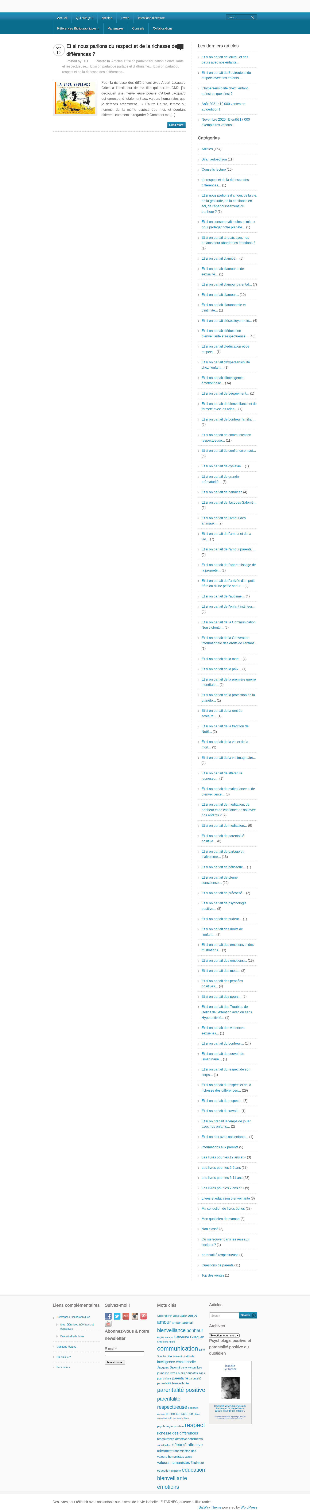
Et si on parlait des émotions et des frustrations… (228, 947)
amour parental (182, 1322)
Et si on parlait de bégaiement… (225, 393)
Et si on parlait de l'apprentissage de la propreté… (229, 567)
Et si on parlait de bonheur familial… (229, 419)
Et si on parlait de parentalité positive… (223, 838)
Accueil (62, 18)
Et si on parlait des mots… (221, 970)
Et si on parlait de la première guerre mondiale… (229, 682)
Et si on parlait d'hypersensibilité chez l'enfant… (226, 364)
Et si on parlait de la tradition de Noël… (225, 728)
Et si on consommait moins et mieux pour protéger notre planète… (228, 224)
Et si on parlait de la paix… (221, 669)
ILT (86, 61)
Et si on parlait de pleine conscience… (220, 880)
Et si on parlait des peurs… (222, 996)
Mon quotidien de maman (221, 1219)
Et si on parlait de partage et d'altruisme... (121, 66)
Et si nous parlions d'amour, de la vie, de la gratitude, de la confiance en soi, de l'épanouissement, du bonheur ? (229, 203)
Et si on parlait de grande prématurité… (220, 479)
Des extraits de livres (72, 1336)
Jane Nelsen (188, 1367)
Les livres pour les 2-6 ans (221, 1167)
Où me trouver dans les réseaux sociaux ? (225, 1242)
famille (167, 1356)
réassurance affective (172, 1439)
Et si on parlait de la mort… (222, 659)
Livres (125, 18)
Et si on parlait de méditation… (224, 825)
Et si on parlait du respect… (222, 1101)
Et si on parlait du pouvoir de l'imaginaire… (223, 1056)
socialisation (164, 1445)
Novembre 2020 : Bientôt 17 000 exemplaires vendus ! (226, 122)
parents (193, 1407)
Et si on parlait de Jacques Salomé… (229, 502)
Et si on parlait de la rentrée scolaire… (222, 713)
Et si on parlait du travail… (221, 1111)
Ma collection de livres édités (223, 1208)
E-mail (111, 1349)
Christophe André (166, 1341)
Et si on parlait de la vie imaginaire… (229, 757)
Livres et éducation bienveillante (226, 1198)
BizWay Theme (210, 1507)
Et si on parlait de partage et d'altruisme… (222, 854)
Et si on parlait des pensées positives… (222, 983)
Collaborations (163, 28)
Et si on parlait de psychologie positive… (224, 905)
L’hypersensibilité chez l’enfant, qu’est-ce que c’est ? (225, 91)
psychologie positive (170, 1426)
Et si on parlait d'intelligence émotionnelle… (223, 380)
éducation (163, 1470)
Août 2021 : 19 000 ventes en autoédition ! (223, 106)
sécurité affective (187, 1445)
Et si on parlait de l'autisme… (223, 596)
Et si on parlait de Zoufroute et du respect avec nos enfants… (226, 75)
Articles (107, 18)
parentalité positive (181, 1390)
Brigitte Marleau (165, 1337)
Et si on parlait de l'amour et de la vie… (226, 536)
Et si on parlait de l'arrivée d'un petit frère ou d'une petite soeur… (228, 583)
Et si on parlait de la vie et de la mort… (225, 744)
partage (161, 1414)
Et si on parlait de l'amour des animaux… (224, 520)
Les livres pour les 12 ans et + (224, 1157)
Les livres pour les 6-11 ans (222, 1178)
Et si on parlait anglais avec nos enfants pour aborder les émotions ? (228, 240)
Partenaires (116, 28)
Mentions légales (66, 1346)
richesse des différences (177, 1433)
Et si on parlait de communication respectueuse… (226, 437)
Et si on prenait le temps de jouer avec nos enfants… (226, 1123)
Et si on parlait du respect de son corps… (226, 1072)
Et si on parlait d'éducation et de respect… (225, 349)
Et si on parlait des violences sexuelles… (223, 1030)
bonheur (194, 1330)
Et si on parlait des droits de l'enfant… (222, 931)
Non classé (210, 1229)
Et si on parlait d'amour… (220, 295)
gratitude (188, 1356)
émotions (168, 1487)
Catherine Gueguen (189, 1337)
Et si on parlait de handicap (222, 492)
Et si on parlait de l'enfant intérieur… (228, 606)
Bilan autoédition (214, 159)
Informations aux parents (220, 1147)
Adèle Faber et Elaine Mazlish (172, 1316)
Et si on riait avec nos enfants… (225, 1137)
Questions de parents (217, 1265)
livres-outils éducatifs (184, 1373)
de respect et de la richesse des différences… (225, 182)
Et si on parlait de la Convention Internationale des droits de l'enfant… (229, 640)
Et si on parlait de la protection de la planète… (228, 697)
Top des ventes (213, 1275)
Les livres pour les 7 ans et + (223, 1188)
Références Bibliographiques (78, 28)
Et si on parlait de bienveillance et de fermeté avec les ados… (229, 406)
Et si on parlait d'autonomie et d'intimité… (224, 307)
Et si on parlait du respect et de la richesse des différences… (226, 1087)
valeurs (189, 1457)
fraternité (177, 1356)
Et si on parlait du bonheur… (223, 1043)
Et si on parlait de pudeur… (222, 919)
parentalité (180, 1378)
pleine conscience (179, 1414)
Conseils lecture (214, 169)
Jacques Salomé (168, 1367)
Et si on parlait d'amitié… (220, 258)
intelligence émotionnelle (176, 1362)
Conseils (138, 28)
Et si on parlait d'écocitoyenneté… (227, 320)
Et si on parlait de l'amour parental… (229, 549)
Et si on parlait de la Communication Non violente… (229, 625)
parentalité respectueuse (220, 1255)
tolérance (164, 1451)
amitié (192, 1315)
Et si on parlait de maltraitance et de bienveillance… (228, 791)
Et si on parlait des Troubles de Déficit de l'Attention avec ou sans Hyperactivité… (227, 1012)
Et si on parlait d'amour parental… (227, 284)
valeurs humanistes (173, 1462)
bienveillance (171, 1330)
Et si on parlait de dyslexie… (223, 466)
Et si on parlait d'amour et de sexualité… (223, 271)
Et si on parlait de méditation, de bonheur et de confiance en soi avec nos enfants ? (229, 810)
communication (177, 1348)
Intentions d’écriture (151, 18)
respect (195, 1424)
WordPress (249, 1507)
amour (164, 1322)
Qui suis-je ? (84, 18)
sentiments (195, 1439)
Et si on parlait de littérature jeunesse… (222, 776)
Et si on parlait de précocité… (223, 893)
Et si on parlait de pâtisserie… (224, 867)
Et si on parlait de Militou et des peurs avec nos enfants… (225, 59)
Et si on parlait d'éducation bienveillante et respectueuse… (225, 333)
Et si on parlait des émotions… (224, 960)
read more (176, 125)
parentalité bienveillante (173, 1383)
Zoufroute (197, 1462)
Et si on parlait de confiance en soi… (229, 450)
